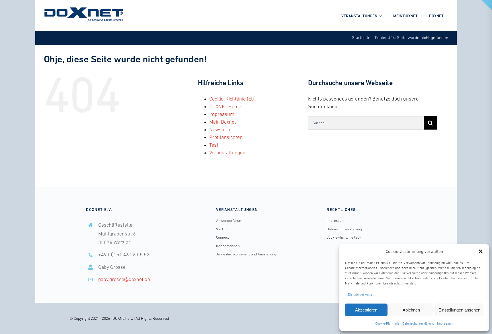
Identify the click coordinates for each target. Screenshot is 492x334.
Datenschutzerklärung (418, 323)
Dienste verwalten (361, 294)
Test (213, 145)
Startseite (361, 37)
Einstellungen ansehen (459, 310)
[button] (480, 251)
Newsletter (221, 129)
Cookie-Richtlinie (387, 323)
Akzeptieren (366, 310)
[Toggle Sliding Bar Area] (487, 5)
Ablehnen (411, 310)
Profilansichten (226, 137)
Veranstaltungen (227, 152)
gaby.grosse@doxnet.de (124, 279)
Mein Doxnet (222, 122)
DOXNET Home (225, 106)
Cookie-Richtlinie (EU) (232, 99)
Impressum (445, 323)
